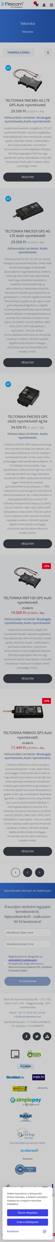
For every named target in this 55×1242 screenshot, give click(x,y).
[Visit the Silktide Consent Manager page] (44, 1231)
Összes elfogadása (28, 1213)
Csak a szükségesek (27, 1222)
